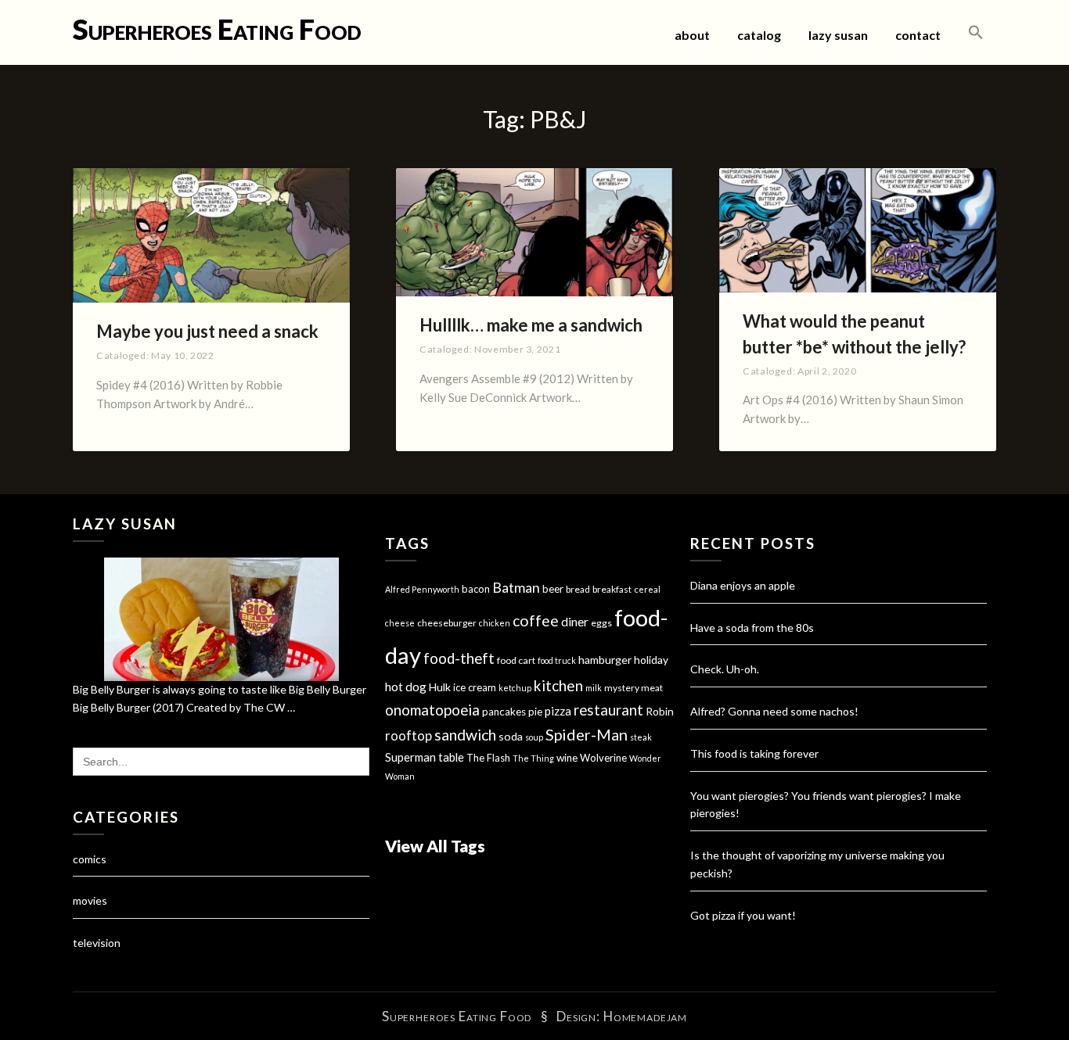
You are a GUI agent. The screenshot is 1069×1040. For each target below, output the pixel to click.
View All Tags (435, 845)
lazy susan (838, 34)
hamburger (605, 659)
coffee (536, 620)
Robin (660, 711)
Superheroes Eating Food (217, 29)
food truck (557, 660)
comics (89, 859)
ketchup (515, 688)
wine (567, 757)
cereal (647, 589)
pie (535, 711)
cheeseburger (447, 623)
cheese (400, 623)
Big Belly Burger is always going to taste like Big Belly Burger (219, 689)
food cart (516, 660)
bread (578, 589)
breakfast (612, 589)
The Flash (488, 757)
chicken (494, 623)
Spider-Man (586, 734)
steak (641, 737)
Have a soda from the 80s (752, 627)
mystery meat (633, 688)
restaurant (608, 710)
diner (574, 622)
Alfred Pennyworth (422, 589)
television (97, 942)
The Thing (533, 758)
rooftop (408, 736)
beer (552, 589)
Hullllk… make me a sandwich (530, 324)
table (451, 757)
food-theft (459, 658)
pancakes (504, 711)
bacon (476, 589)
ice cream (474, 687)
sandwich (465, 735)
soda (511, 736)
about (692, 34)
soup (534, 737)
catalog (759, 34)
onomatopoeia (432, 710)
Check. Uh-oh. (724, 669)
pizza (558, 711)
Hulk (440, 687)
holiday (651, 659)
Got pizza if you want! (743, 915)
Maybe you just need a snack (207, 331)
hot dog (406, 687)
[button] (976, 33)
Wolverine (603, 757)
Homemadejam (645, 1016)
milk (593, 688)
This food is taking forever (754, 753)
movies (90, 900)
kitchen (558, 685)
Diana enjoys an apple (742, 585)
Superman (410, 757)
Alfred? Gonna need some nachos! (774, 711)
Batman (516, 587)
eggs (601, 623)
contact (918, 34)
